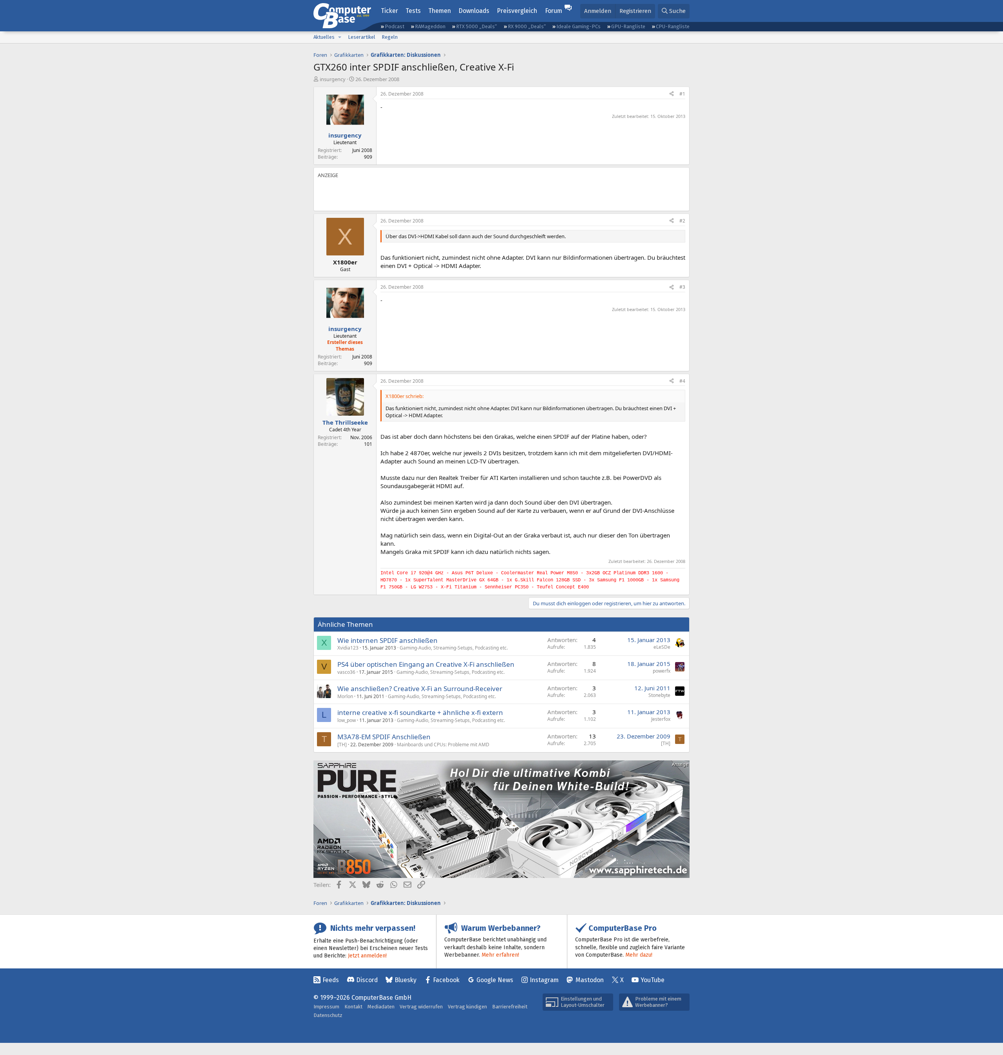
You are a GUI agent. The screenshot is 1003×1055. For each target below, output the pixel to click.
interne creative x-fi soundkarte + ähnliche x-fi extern (420, 712)
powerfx (661, 671)
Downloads (473, 10)
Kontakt (353, 1007)
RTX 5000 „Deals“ (476, 26)
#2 (682, 220)
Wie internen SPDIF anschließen (387, 640)
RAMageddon (430, 26)
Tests (413, 10)
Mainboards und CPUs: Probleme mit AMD (443, 744)
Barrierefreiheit (509, 1007)
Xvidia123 (347, 647)
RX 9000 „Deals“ (527, 26)
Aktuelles (324, 37)
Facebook (446, 980)
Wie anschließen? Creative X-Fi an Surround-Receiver (419, 688)
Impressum (326, 1007)
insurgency (333, 79)
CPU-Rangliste (673, 26)
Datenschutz (327, 1015)
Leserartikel (361, 37)
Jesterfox (660, 719)
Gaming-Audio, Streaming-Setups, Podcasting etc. (454, 647)
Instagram (544, 980)
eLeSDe (662, 647)
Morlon (345, 696)
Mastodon (590, 980)
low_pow (346, 720)
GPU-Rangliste (628, 26)
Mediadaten (381, 1007)
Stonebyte (659, 695)
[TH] (342, 744)
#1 (682, 93)
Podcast (394, 26)
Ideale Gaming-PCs (578, 26)
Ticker (389, 10)
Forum (553, 10)
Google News (494, 980)
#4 (682, 381)
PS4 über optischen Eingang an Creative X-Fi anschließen (425, 664)
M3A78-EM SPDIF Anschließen (384, 736)
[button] (340, 37)
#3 (682, 287)
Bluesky (405, 980)
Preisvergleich (517, 10)
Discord (367, 980)
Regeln (390, 37)
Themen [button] (439, 10)
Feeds (330, 980)
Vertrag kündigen (467, 1007)
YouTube (652, 980)
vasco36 (346, 672)
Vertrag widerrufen (421, 1007)
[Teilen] (671, 94)
